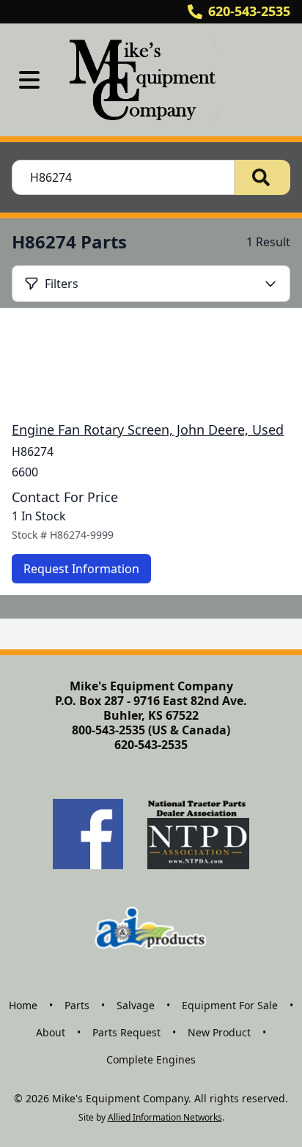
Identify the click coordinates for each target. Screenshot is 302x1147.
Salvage (136, 1005)
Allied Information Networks (165, 1117)
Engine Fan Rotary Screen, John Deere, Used (148, 429)
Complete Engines (151, 1059)
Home (23, 1005)
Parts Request (126, 1032)
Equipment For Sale (230, 1005)
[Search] (262, 177)
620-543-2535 (249, 11)
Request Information (81, 569)
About (50, 1032)
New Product (219, 1032)
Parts (77, 1005)
